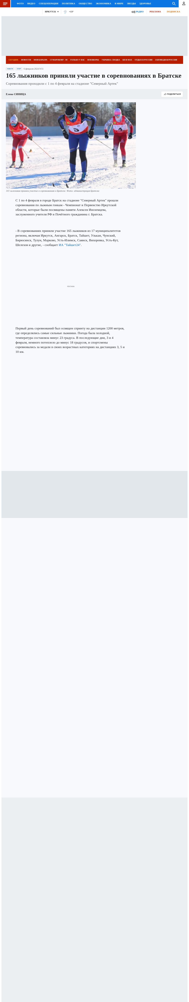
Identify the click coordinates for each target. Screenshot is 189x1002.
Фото (20, 3)
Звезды (131, 3)
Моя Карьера (40, 60)
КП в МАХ (127, 60)
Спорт (19, 69)
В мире (119, 3)
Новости (26, 60)
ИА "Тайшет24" (70, 245)
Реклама (155, 11)
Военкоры (93, 60)
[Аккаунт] (184, 3)
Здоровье (145, 3)
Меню (5, 3)
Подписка (173, 11)
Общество (85, 3)
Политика (68, 3)
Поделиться (174, 94)
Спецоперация (48, 3)
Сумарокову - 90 (58, 60)
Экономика (103, 3)
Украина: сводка (111, 60)
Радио (140, 11)
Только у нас (77, 60)
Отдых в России (143, 60)
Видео (31, 3)
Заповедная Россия (166, 60)
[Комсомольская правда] (23, 12)
